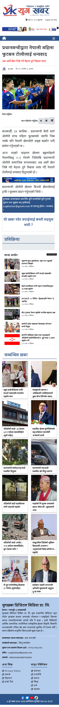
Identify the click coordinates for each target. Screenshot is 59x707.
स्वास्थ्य (37, 689)
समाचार (37, 671)
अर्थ (35, 685)
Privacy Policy (13, 671)
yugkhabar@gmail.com (20, 653)
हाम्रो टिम (9, 682)
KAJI (50, 701)
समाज (36, 678)
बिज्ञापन (8, 678)
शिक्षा (36, 682)
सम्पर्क (7, 674)
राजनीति (37, 674)
